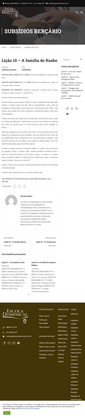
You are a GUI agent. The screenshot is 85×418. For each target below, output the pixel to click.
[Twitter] (19, 186)
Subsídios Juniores (74, 358)
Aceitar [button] (7, 413)
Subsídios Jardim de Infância (74, 374)
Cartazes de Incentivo (47, 351)
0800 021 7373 (27, 3)
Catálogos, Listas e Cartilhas (46, 356)
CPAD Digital (62, 323)
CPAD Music (62, 331)
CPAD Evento (63, 339)
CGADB (60, 362)
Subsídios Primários (74, 365)
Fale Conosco (44, 327)
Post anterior (9, 238)
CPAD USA (62, 343)
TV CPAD (61, 351)
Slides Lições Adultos (47, 343)
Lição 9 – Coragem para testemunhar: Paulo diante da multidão (72, 90)
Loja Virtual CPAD (62, 317)
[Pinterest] (24, 186)
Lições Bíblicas (15, 47)
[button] (28, 294)
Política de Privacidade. (31, 409)
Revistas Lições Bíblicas (12, 3)
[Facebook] (14, 186)
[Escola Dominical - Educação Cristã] (10, 12)
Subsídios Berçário (32, 47)
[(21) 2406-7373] (3, 332)
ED (13, 179)
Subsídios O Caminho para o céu (76, 399)
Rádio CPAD (62, 347)
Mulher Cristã (63, 335)
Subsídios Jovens (74, 329)
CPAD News (62, 327)
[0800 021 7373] (3, 327)
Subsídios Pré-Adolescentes (76, 351)
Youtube (67, 114)
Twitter (72, 108)
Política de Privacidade (43, 321)
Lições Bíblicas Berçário (38, 179)
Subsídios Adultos (74, 322)
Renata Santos (26, 196)
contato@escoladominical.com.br (58, 3)
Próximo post (51, 238)
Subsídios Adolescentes (76, 344)
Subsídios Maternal (74, 383)
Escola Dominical (21, 179)
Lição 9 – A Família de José (13, 262)
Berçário (8, 179)
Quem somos (44, 316)
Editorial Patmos (61, 356)
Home (4, 47)
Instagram (76, 108)
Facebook (67, 108)
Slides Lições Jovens (47, 347)
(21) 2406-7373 (40, 3)
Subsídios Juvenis (74, 336)
